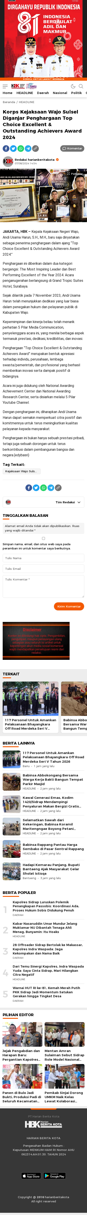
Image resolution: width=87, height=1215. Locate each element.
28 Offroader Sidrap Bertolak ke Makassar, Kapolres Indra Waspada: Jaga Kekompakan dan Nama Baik (48, 949)
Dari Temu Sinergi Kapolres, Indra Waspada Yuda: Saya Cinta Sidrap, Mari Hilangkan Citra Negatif (48, 970)
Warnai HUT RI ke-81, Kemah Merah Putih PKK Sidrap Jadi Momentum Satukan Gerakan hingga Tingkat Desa (46, 992)
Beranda (9, 102)
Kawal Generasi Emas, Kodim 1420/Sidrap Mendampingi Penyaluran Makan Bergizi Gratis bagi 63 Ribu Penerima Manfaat (51, 804)
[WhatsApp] (20, 148)
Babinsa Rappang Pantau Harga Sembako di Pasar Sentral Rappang (53, 847)
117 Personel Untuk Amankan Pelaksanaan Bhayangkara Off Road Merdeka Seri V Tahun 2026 (30, 726)
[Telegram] (28, 148)
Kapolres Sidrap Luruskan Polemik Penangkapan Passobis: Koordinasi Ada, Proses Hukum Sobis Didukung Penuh (46, 906)
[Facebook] (6, 148)
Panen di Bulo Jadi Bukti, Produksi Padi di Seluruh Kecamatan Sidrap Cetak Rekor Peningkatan (21, 1101)
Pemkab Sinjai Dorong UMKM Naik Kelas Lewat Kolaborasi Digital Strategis (64, 1099)
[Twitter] (13, 148)
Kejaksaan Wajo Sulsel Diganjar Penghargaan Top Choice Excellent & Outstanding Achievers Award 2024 (23, 471)
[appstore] (31, 1175)
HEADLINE (26, 102)
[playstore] (54, 1175)
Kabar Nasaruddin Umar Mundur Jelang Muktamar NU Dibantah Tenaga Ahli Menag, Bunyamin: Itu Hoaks (45, 928)
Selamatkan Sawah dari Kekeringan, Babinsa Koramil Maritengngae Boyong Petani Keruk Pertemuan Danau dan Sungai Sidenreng (48, 828)
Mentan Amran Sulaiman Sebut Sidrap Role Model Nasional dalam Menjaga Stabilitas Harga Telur (64, 1059)
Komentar (74, 148)
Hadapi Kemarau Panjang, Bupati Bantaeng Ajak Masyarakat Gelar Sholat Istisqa (51, 869)
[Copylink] (35, 148)
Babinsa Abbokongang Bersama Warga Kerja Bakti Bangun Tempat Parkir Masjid (53, 779)
